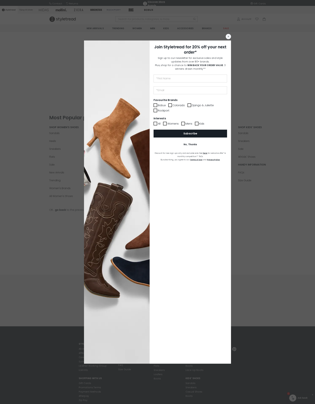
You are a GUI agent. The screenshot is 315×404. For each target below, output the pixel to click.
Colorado (179, 105)
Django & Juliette (203, 105)
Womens (173, 124)
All (159, 124)
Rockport (163, 110)
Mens (189, 124)
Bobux (162, 105)
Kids (201, 124)
